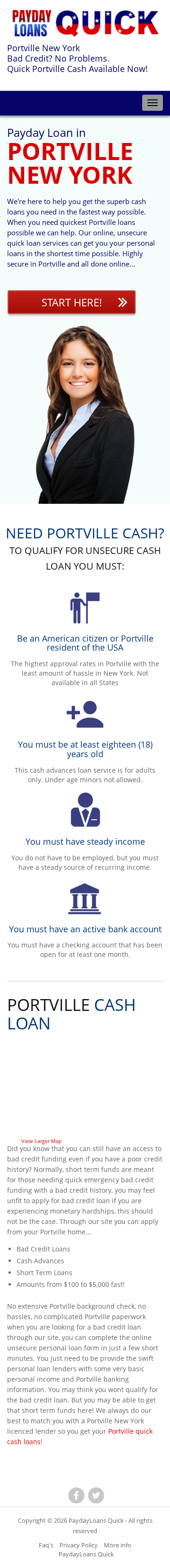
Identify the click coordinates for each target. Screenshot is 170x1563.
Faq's (46, 1545)
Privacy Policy (79, 1545)
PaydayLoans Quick (96, 1520)
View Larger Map (41, 1140)
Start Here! (72, 302)
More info (117, 1545)
